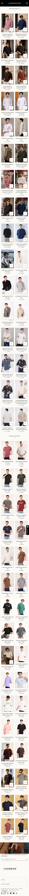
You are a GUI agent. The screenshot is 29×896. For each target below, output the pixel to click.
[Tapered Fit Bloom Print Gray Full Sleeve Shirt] (7, 363)
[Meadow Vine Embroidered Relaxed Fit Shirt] (7, 101)
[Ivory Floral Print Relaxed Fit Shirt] (21, 259)
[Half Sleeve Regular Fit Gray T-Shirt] (7, 504)
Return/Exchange (14, 889)
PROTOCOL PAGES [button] (5, 884)
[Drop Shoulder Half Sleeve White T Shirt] (21, 704)
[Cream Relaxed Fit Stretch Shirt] (21, 127)
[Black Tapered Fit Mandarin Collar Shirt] (7, 49)
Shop (16, 888)
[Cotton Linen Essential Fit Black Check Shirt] (7, 233)
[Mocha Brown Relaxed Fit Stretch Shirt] (7, 153)
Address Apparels (7, 888)
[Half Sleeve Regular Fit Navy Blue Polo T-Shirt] (7, 803)
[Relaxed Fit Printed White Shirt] (7, 127)
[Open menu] (3, 3)
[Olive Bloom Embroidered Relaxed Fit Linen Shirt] (21, 153)
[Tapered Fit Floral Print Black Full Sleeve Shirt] (7, 389)
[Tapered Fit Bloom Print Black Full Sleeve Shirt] (21, 363)
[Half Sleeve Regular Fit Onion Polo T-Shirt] (7, 826)
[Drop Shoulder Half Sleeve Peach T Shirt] (7, 727)
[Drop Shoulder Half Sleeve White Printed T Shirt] (7, 704)
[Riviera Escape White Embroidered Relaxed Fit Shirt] (21, 179)
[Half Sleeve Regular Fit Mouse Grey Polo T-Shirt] (21, 777)
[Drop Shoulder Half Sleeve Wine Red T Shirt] (7, 752)
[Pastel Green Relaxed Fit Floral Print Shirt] (7, 311)
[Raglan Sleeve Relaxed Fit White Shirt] (7, 259)
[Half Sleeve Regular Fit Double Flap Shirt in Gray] (7, 416)
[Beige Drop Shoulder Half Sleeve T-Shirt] (7, 655)
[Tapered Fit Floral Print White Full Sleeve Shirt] (7, 337)
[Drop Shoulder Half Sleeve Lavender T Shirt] (7, 680)
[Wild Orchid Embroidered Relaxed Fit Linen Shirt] (7, 179)
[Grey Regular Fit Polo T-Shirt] (21, 582)
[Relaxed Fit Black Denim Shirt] (7, 207)
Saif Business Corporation (8, 891)
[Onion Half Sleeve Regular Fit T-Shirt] (7, 450)
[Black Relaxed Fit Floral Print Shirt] (7, 285)
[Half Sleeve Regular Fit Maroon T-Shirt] (21, 504)
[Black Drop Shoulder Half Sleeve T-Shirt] (7, 607)
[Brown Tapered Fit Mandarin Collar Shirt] (7, 75)
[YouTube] (13, 893)
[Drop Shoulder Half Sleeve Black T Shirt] (21, 727)
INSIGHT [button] (3, 879)
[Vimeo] (16, 893)
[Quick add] (11, 30)
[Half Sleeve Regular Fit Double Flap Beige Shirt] (21, 416)
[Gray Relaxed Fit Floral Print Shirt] (21, 285)
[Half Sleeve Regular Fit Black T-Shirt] (7, 478)
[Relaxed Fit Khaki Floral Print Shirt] (21, 311)
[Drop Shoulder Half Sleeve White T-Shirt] (21, 654)
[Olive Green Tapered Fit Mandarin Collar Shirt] (21, 49)
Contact (20, 888)
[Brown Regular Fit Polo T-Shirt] (7, 582)
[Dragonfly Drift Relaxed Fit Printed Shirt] (21, 101)
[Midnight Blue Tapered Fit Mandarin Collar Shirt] (21, 23)
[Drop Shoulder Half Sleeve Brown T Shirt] (21, 751)
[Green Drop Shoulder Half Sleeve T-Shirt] (21, 607)
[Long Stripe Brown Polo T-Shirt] (21, 556)
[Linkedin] (10, 893)
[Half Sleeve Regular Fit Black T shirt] (21, 826)
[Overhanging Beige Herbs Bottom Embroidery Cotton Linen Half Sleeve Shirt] (21, 389)
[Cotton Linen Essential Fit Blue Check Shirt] (21, 233)
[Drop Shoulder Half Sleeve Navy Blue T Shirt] (7, 778)
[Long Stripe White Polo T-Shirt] (7, 556)
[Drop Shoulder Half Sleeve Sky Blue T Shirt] (21, 680)
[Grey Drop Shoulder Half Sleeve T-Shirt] (21, 630)
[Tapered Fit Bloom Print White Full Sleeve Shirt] (21, 337)
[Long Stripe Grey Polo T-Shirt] (21, 530)
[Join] (26, 859)
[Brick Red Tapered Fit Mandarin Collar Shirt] (21, 75)
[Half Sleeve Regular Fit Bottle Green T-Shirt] (21, 478)
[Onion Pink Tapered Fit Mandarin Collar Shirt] (7, 23)
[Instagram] (8, 893)
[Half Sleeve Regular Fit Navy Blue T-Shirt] (7, 530)
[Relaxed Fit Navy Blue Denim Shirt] (21, 207)
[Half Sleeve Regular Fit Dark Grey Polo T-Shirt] (21, 803)
